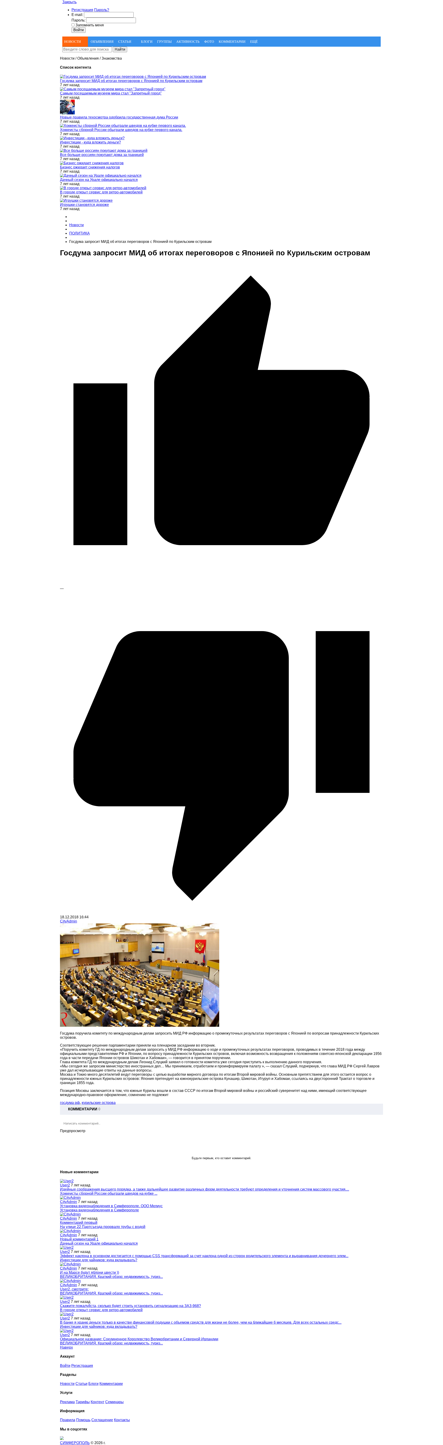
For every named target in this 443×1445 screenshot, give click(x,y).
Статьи (81, 1384)
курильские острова (99, 1103)
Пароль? (101, 10)
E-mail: (77, 15)
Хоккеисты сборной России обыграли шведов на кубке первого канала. (121, 130)
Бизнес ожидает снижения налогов (90, 167)
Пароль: (78, 20)
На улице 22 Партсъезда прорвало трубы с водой (102, 1227)
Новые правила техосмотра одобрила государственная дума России (119, 117)
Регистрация (82, 10)
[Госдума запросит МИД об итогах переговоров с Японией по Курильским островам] (139, 1025)
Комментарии (111, 1384)
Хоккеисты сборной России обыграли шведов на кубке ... (108, 1193)
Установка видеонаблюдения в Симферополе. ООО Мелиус (111, 1206)
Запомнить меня (89, 25)
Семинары (114, 1402)
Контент (97, 1402)
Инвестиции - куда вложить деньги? (90, 142)
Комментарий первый (78, 1223)
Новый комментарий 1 (79, 1239)
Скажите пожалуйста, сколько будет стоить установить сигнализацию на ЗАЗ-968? (130, 1306)
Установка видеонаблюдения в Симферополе (99, 1210)
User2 (65, 1185)
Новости (67, 1384)
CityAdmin (68, 921)
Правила (67, 1420)
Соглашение (102, 1420)
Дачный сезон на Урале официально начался (99, 180)
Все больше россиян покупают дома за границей (102, 155)
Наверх (66, 1347)
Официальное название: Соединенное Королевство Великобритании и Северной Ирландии (139, 1339)
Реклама (67, 1402)
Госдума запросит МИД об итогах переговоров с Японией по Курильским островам (131, 81)
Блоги (93, 1384)
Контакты (122, 1420)
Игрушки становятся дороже (84, 205)
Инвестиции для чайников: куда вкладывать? (98, 1260)
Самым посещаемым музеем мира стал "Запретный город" (111, 93)
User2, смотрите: (74, 1289)
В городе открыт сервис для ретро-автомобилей (101, 192)
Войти (65, 1366)
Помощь (83, 1420)
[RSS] (377, 1109)
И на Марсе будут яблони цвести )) (89, 1272)
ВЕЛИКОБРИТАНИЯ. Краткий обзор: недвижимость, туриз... (111, 1277)
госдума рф (70, 1103)
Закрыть (69, 2)
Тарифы (83, 1402)
